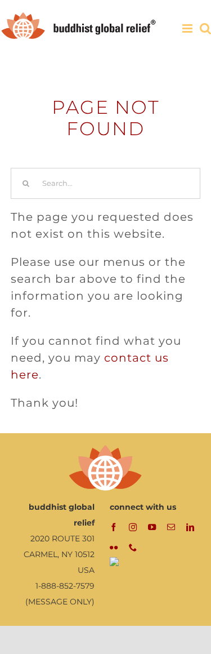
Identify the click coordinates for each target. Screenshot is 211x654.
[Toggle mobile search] (205, 28)
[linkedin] (190, 527)
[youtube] (152, 527)
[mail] (171, 527)
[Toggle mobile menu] (188, 28)
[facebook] (114, 527)
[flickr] (114, 547)
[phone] (133, 547)
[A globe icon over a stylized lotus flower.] (105, 447)
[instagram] (133, 527)
